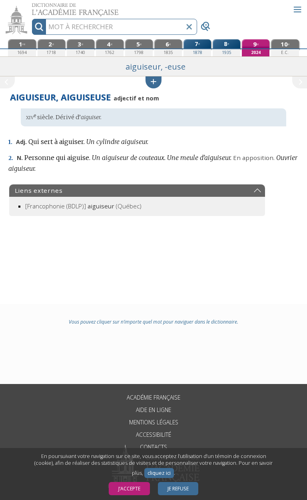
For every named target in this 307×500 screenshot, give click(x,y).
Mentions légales (153, 422)
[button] (153, 82)
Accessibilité (153, 434)
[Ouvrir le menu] (297, 9)
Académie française (153, 397)
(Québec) (83, 206)
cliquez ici (159, 473)
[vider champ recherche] (189, 27)
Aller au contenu (31, 7)
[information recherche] (39, 27)
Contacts (153, 447)
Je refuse (178, 488)
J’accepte (129, 488)
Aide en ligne (153, 410)
